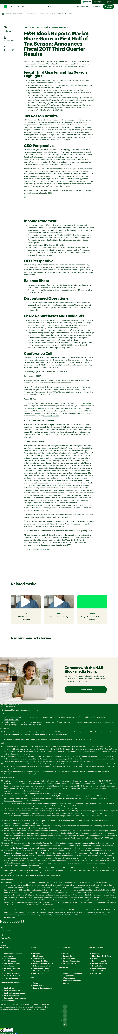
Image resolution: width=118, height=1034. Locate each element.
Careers (95, 958)
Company (71, 13)
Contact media (86, 690)
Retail (2, 743)
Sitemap (66, 983)
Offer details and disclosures (9, 704)
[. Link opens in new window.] (6, 1030)
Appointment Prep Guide (43, 963)
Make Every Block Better (102, 956)
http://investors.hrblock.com (34, 505)
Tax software (9, 966)
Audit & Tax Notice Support (14, 976)
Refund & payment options (43, 966)
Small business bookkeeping (15, 993)
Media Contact (61, 13)
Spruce (65, 953)
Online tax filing (10, 958)
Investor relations (99, 968)
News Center (30, 13)
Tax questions (68, 976)
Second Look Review (12, 968)
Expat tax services (11, 978)
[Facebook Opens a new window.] (65, 1011)
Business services (38, 7)
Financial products (24, 7)
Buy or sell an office (100, 961)
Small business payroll (12, 995)
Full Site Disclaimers (7, 706)
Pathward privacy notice (42, 988)
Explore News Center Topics (14, 13)
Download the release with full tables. (37, 549)
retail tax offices (37, 408)
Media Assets (40, 13)
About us (95, 953)
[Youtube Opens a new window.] (65, 1020)
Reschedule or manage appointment (13, 954)
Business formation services (15, 998)
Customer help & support (73, 973)
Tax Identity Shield (11, 973)
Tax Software (4, 728)
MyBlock (36, 953)
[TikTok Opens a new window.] (65, 1006)
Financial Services (6, 777)
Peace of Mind (9, 971)
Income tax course (99, 963)
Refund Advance (69, 963)
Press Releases (50, 13)
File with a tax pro (11, 961)
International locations (72, 981)
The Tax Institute (99, 971)
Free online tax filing (12, 963)
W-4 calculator (39, 973)
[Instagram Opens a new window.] (65, 1015)
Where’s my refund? (41, 971)
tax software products (76, 408)
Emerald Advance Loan (72, 961)
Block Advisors (9, 988)
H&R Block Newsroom (51, 416)
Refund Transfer (69, 958)
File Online (3, 714)
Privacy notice (38, 986)
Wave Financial (9, 1000)
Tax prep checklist (40, 961)
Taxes (12, 7)
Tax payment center (41, 968)
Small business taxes (12, 990)
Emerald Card (68, 956)
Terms (35, 983)
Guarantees (96, 973)
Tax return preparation (84, 403)
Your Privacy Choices (7, 1033)
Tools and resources (54, 7)
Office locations (69, 978)
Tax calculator (38, 958)
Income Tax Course (6, 879)
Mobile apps (38, 956)
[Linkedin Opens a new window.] (65, 1024)
